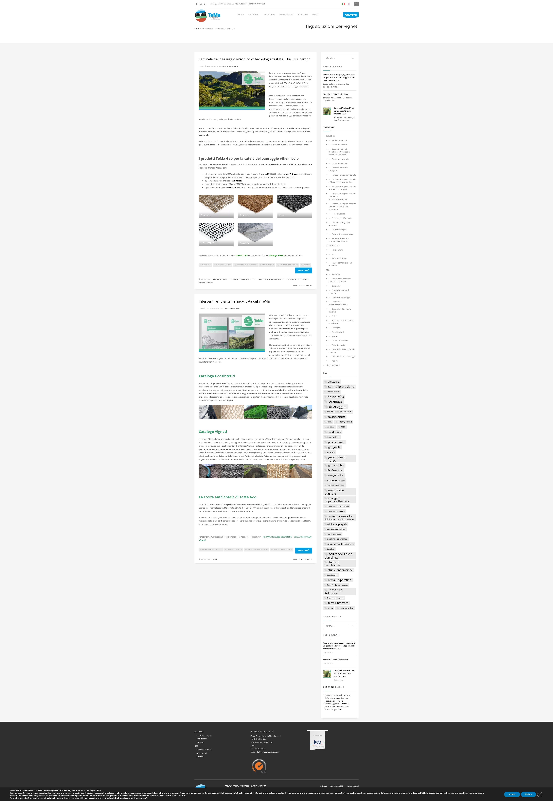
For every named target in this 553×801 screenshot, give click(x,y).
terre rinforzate (338, 603)
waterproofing (347, 608)
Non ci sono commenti (302, 285)
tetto (330, 608)
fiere (343, 426)
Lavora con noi (353, 786)
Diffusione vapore (339, 163)
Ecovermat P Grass (288, 174)
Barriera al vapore (339, 140)
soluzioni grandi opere (258, 549)
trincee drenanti (333, 365)
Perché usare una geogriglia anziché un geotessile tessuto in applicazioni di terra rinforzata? (339, 77)
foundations (333, 437)
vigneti (307, 265)
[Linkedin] (205, 4)
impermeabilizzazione (336, 480)
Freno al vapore (338, 213)
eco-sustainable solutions (339, 411)
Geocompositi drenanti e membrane (341, 322)
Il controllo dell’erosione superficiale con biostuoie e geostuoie (337, 698)
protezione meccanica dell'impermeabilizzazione (339, 517)
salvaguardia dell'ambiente (340, 543)
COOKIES (262, 786)
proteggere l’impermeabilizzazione (336, 499)
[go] (352, 58)
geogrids (334, 447)
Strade (334, 336)
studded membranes (332, 563)
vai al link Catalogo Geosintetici (277, 536)
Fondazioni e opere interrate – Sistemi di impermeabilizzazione (342, 196)
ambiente (217, 279)
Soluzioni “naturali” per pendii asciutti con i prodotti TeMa (344, 111)
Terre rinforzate (338, 345)
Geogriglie (259, 279)
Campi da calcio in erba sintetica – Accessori (340, 280)
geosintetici (336, 465)
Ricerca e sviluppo (339, 258)
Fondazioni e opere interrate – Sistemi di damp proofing (342, 180)
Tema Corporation (231, 66)
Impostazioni (140, 798)
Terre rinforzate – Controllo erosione (342, 350)
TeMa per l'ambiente (335, 598)
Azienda (323, 786)
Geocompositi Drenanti (342, 218)
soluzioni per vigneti (289, 265)
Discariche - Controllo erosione (236, 279)
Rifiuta (528, 794)
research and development (336, 529)
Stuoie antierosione (273, 279)
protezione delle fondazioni (338, 506)
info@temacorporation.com (268, 752)
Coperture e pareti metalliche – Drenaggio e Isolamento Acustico (339, 152)
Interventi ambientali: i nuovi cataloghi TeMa (234, 301)
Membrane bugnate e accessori (339, 224)
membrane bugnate (334, 492)
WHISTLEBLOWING (248, 786)
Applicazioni (202, 738)
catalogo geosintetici (211, 549)
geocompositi (336, 442)
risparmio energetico (337, 539)
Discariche (336, 286)
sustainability (332, 575)
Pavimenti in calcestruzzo (342, 234)
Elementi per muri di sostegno (339, 169)
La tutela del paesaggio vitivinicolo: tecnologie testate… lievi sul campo (254, 59)
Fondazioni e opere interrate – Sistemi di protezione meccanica (342, 206)
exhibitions (330, 427)
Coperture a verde (339, 144)
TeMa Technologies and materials (340, 264)
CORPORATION (332, 245)
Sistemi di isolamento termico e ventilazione (339, 239)
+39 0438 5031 (241, 4)
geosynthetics (335, 475)
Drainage (335, 401)
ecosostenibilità (336, 416)
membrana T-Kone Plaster (336, 485)
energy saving (345, 421)
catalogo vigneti (223, 265)
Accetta (512, 794)
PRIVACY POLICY (232, 786)
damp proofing (335, 396)
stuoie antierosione (340, 570)
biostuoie (206, 265)
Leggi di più (303, 270)
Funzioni (200, 742)
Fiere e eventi (337, 250)
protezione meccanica (336, 511)
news (334, 254)
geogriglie (331, 452)
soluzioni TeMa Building (338, 555)
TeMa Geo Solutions (333, 591)
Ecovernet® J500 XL (267, 174)
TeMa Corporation (339, 580)
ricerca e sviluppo (334, 534)
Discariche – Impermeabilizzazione (338, 303)
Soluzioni (330, 549)
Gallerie (335, 316)
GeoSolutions (268, 265)
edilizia (329, 422)
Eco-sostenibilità (336, 786)
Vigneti (210, 282)
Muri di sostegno (339, 229)
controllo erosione (341, 387)
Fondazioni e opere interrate (344, 175)
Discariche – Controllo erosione (339, 291)
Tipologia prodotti (204, 735)
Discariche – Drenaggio (341, 297)
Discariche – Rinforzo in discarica (340, 310)
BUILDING (330, 136)
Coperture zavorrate (340, 159)
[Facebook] (196, 4)
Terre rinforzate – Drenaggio (344, 356)
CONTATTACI (241, 255)
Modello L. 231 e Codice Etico (335, 94)
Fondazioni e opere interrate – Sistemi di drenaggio (342, 188)
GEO (252, 279)
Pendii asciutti (338, 332)
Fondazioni (334, 432)
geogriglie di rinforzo (246, 265)
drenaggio (338, 406)
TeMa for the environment (337, 585)
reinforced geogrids (337, 524)
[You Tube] (201, 4)
